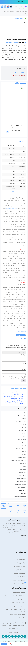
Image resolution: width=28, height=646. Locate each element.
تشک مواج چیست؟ (18, 391)
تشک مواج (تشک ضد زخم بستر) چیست (13, 396)
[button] (2, 6)
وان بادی (24, 418)
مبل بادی (24, 445)
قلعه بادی (24, 466)
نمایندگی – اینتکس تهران (18, 584)
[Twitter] (21, 636)
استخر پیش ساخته (22, 415)
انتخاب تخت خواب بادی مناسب (17, 614)
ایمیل (24, 369)
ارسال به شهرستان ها (19, 566)
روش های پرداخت (20, 563)
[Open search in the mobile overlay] (11, 6)
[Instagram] (12, 636)
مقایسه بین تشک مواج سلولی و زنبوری (13, 393)
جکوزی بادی (23, 424)
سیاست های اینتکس (19, 573)
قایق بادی (23, 427)
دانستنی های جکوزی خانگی (18, 603)
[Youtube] (18, 636)
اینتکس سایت (21, 618)
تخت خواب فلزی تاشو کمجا (20, 484)
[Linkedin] (15, 636)
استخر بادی (23, 412)
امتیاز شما (23, 349)
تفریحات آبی (23, 433)
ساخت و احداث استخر (19, 606)
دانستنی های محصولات (19, 592)
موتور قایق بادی (22, 430)
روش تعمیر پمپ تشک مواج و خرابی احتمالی (14, 403)
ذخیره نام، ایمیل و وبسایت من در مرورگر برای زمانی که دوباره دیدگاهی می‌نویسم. (14, 377)
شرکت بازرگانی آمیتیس (19, 6)
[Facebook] (24, 636)
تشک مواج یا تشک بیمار (18, 11)
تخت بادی (24, 436)
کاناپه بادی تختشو (22, 439)
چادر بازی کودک (22, 463)
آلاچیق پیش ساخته (22, 487)
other (13, 191)
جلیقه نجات (23, 493)
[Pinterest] (9, 636)
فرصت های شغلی (20, 577)
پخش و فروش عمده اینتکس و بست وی (15, 596)
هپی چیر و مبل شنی (21, 481)
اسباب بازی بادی (22, 472)
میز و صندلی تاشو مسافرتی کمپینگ (18, 460)
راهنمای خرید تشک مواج (17, 400)
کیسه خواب (23, 454)
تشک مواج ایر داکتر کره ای (16, 398)
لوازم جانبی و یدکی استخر (20, 421)
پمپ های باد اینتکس (21, 478)
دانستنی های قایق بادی (19, 599)
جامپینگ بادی (23, 469)
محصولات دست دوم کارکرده (20, 496)
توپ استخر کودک (22, 475)
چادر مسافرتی (23, 451)
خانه (26, 11)
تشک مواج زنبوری (21, 335)
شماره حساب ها (21, 560)
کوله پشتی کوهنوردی (21, 457)
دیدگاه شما (22, 355)
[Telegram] (6, 636)
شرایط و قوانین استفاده (19, 580)
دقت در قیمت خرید (20, 570)
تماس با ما (22, 556)
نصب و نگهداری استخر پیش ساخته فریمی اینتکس (14, 610)
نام (24, 363)
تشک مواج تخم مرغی (12, 208)
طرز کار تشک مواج (18, 395)
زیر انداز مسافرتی (22, 490)
